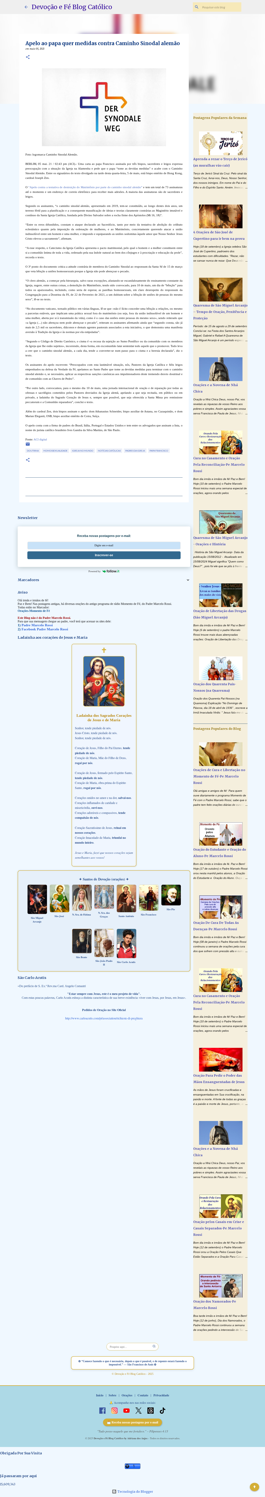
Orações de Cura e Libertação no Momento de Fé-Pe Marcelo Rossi (219, 776)
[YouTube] (126, 1410)
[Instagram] (114, 1410)
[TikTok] (162, 1410)
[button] (27, 57)
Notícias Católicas (109, 450)
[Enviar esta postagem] (27, 445)
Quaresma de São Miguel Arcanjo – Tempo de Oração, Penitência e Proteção (220, 311)
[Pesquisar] (154, 1346)
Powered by (94, 571)
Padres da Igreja (135, 450)
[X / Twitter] (138, 1410)
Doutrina (33, 450)
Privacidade (161, 1395)
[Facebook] (102, 1410)
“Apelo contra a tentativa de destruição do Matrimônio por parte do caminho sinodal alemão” (85, 187)
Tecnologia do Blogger (135, 1491)
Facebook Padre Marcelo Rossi (45, 629)
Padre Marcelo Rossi (37, 625)
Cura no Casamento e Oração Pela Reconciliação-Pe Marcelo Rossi (219, 464)
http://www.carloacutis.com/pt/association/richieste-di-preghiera (104, 1018)
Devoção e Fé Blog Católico (72, 7)
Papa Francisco (159, 450)
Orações (127, 1395)
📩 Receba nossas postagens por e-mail (132, 1422)
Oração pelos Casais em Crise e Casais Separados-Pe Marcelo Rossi (218, 1228)
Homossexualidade (55, 450)
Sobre (112, 1395)
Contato (143, 1395)
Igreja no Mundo (82, 450)
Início (99, 1395)
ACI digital (40, 439)
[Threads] (150, 1410)
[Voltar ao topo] (254, 1487)
